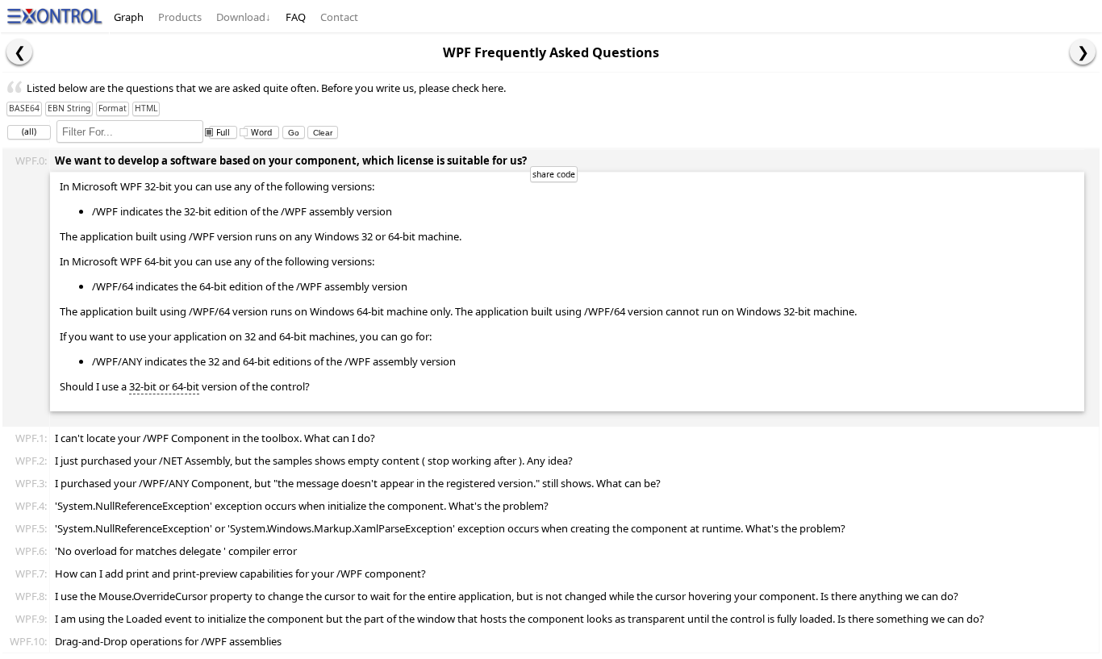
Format (112, 108)
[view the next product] (1083, 52)
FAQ (296, 17)
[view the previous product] (19, 52)
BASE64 (24, 108)
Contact (339, 17)
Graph (129, 17)
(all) (29, 131)
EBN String (69, 108)
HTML (146, 108)
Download (243, 17)
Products (180, 17)
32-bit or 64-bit (164, 386)
